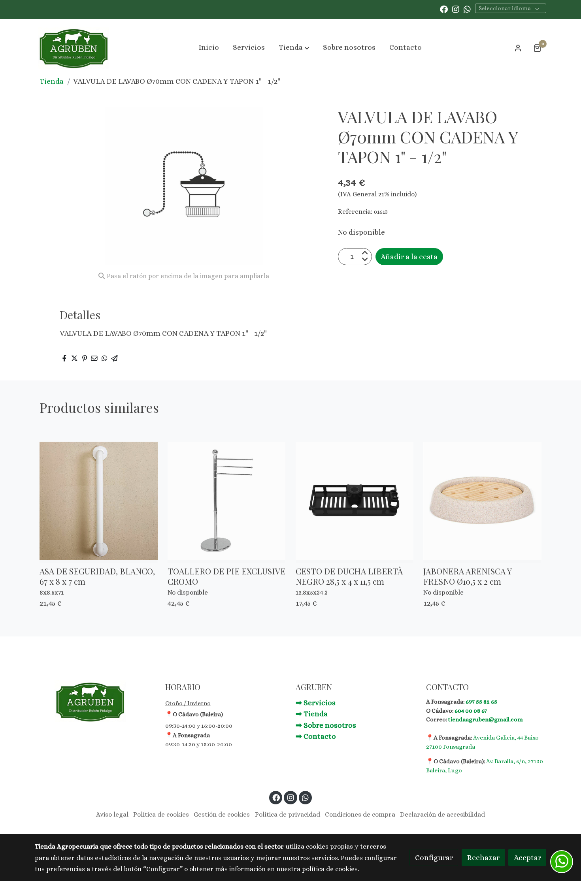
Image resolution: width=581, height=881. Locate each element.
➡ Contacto (316, 736)
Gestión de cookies (222, 814)
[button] (294, 47)
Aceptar (527, 857)
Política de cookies (161, 814)
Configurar (434, 857)
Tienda (52, 81)
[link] (73, 48)
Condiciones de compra (360, 814)
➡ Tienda (312, 714)
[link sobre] (95, 701)
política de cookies (330, 869)
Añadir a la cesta (409, 256)
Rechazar (483, 857)
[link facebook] (444, 9)
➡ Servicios (316, 702)
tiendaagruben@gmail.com (485, 719)
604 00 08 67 (471, 710)
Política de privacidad (287, 814)
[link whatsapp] (467, 9)
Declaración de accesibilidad (442, 814)
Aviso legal (112, 814)
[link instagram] (455, 9)
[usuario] (518, 48)
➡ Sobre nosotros (326, 725)
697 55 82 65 (481, 701)
